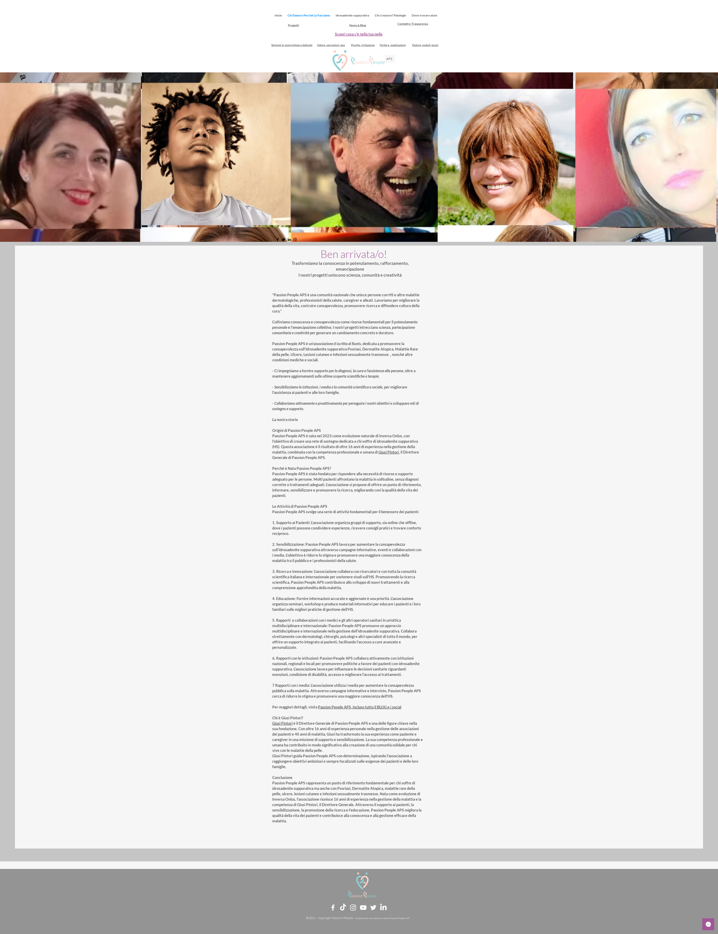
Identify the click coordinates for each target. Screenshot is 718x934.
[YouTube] (426, 61)
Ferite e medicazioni (393, 45)
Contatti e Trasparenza (413, 23)
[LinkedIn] (436, 61)
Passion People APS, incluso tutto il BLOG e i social (359, 707)
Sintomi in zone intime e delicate (291, 45)
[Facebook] (411, 61)
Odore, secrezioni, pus (331, 45)
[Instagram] (421, 61)
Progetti (293, 25)
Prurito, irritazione (363, 45)
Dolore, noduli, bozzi (425, 45)
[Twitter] (431, 61)
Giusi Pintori (388, 452)
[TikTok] (416, 61)
